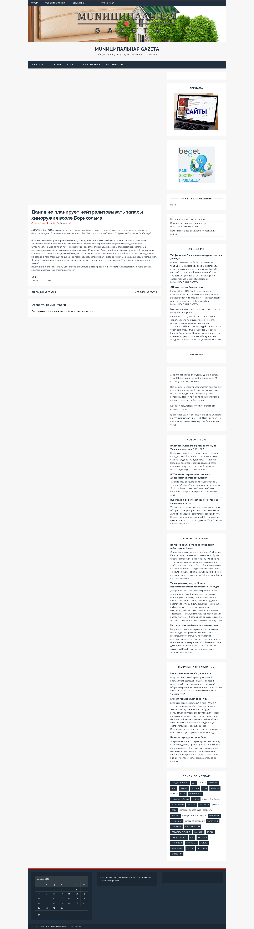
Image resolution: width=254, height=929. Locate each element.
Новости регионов (54, 3)
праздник (176, 827)
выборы (191, 805)
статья (210, 832)
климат (175, 816)
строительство (179, 837)
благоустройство (180, 799)
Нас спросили (115, 64)
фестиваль (191, 843)
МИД (174, 788)
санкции (198, 832)
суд (192, 837)
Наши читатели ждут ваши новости (187, 219)
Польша (184, 788)
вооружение (178, 805)
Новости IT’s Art (196, 538)
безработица (195, 794)
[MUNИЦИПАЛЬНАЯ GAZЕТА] (127, 41)
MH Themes (76, 926)
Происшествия (90, 64)
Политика (37, 64)
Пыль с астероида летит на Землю (189, 737)
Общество (78, 3)
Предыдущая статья (43, 292)
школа (190, 848)
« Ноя (37, 915)
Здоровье (55, 64)
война (196, 799)
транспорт (177, 843)
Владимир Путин (180, 783)
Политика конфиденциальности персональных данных (193, 232)
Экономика (107, 3)
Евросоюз (212, 783)
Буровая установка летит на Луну (188, 699)
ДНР (194, 783)
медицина (177, 821)
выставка (204, 805)
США (205, 788)
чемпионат (177, 848)
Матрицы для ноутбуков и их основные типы (194, 625)
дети (174, 810)
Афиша (34, 3)
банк (182, 794)
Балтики (63, 223)
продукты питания (181, 832)
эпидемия (177, 854)
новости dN (196, 439)
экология (202, 848)
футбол (204, 843)
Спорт (71, 64)
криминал (214, 816)
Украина (215, 788)
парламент (212, 821)
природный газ (192, 827)
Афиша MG (196, 249)
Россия (195, 788)
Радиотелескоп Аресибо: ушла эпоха (190, 673)
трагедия (202, 837)
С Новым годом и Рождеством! (186, 287)
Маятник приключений (196, 667)
